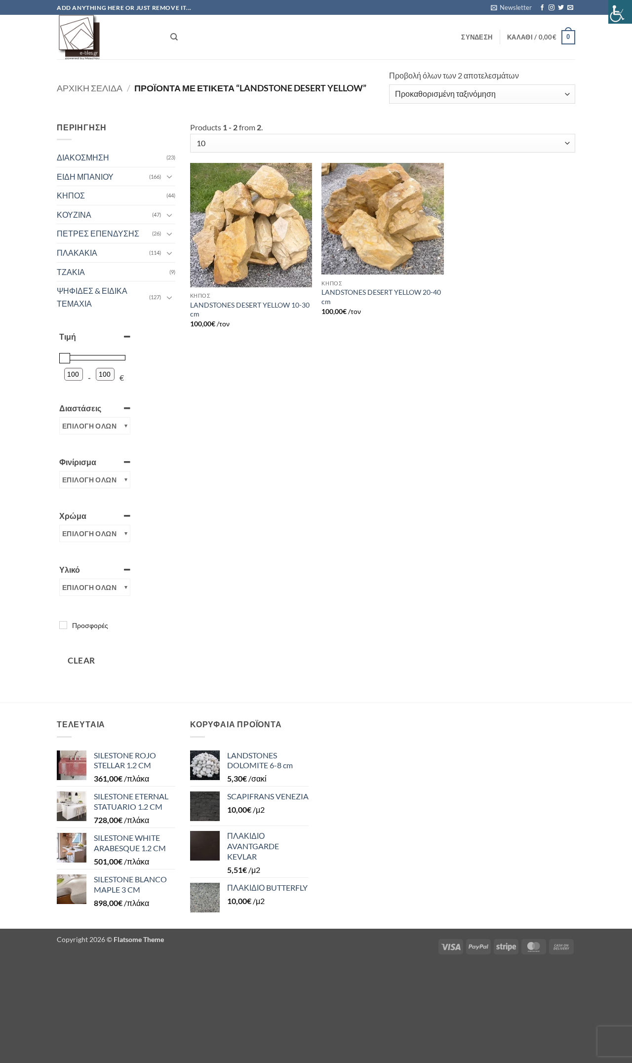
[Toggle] (169, 176)
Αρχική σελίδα (89, 87)
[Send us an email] (570, 7)
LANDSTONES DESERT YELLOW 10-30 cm (250, 309)
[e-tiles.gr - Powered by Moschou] (106, 37)
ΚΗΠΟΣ (71, 195)
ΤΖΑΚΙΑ (71, 271)
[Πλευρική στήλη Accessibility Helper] (620, 12)
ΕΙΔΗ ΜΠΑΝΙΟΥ (85, 176)
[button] (511, 7)
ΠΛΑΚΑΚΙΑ (77, 252)
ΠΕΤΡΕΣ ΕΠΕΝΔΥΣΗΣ (98, 233)
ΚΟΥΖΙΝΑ (74, 214)
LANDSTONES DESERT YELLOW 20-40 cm (381, 297)
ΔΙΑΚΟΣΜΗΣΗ (83, 157)
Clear (81, 660)
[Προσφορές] (63, 625)
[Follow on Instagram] (551, 7)
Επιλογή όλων (89, 426)
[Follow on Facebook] (542, 7)
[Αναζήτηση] (174, 37)
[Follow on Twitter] (561, 7)
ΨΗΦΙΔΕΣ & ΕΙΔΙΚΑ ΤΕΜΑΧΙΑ (92, 297)
